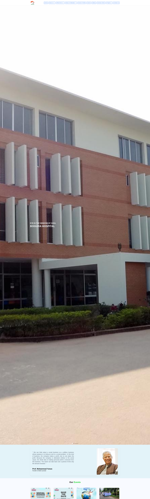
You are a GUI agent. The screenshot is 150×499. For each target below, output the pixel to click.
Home (45, 2)
